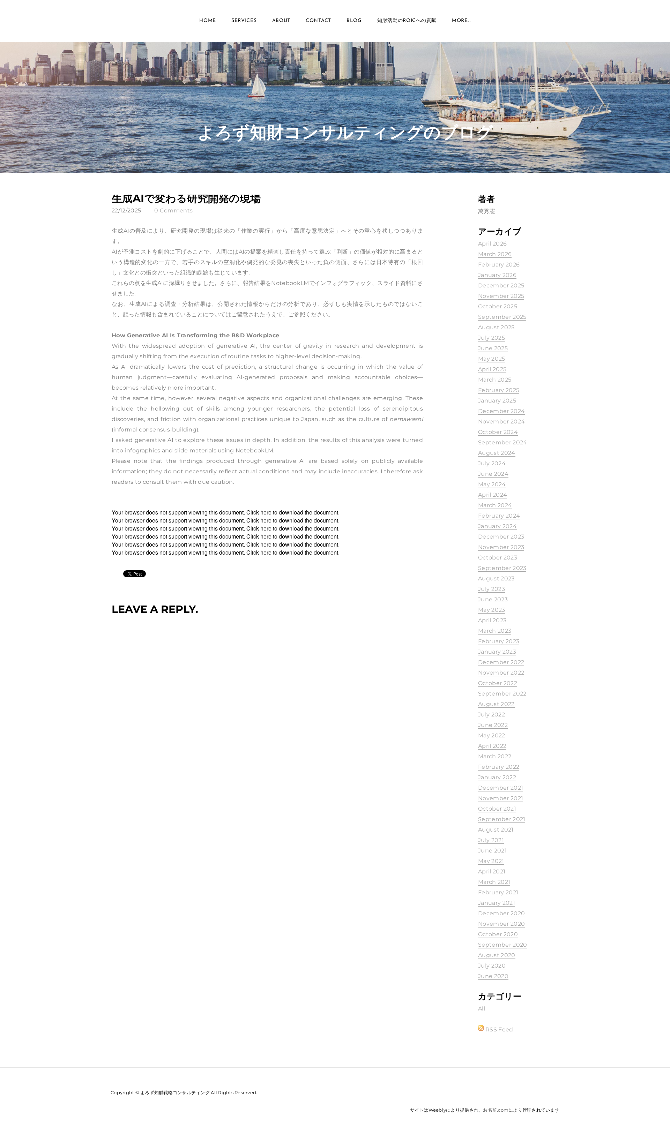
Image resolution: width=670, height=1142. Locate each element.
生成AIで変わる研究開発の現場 (186, 198)
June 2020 (493, 976)
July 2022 (491, 714)
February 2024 (499, 515)
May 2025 (491, 358)
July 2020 (492, 965)
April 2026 (492, 243)
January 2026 (497, 275)
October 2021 (497, 808)
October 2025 (497, 306)
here (265, 512)
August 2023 (496, 578)
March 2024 (495, 505)
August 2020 (496, 955)
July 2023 (491, 589)
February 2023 (498, 641)
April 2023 (492, 620)
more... (461, 20)
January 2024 (497, 526)
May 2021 (491, 861)
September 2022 (502, 693)
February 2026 (499, 264)
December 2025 (501, 285)
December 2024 (501, 411)
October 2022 (497, 683)
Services (244, 20)
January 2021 (496, 903)
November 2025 (501, 296)
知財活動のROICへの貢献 (407, 20)
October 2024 (498, 432)
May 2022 (491, 735)
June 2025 (493, 348)
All (481, 1008)
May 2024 (492, 484)
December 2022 (501, 662)
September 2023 (502, 568)
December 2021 (500, 787)
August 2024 (496, 453)
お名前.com (495, 1110)
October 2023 (497, 557)
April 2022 (492, 746)
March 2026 (495, 254)
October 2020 (498, 934)
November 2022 (501, 672)
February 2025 (498, 390)
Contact (318, 20)
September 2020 (502, 944)
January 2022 (497, 777)
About (281, 20)
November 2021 (500, 798)
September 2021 (501, 819)
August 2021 (496, 829)
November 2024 (501, 421)
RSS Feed (499, 1029)
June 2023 (493, 599)
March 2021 (494, 882)
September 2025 (502, 317)
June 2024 (493, 474)
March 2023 (494, 631)
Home (207, 20)
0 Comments (173, 210)
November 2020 (501, 924)
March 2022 (494, 756)
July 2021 (491, 840)
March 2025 (494, 379)
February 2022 (498, 767)
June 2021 (492, 850)
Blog (354, 20)
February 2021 (498, 892)
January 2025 (497, 400)
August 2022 (496, 704)
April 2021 (491, 871)
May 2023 (491, 610)
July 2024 (492, 463)
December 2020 (501, 913)
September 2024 (502, 442)
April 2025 (492, 369)
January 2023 (497, 651)
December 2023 (501, 536)
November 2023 (501, 547)
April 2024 (492, 494)
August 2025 (496, 327)
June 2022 (493, 725)
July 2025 (491, 338)
